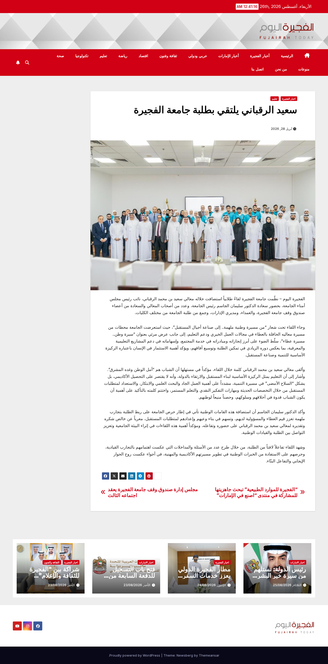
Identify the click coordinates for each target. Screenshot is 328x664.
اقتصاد (143, 56)
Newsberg (185, 655)
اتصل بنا (257, 69)
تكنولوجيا (81, 56)
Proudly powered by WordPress (135, 655)
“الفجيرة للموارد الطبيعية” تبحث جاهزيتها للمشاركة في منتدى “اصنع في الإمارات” (256, 492)
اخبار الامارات (297, 562)
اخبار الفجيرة (289, 98)
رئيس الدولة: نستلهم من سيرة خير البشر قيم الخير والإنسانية (280, 575)
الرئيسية (287, 56)
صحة (60, 56)
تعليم (103, 56)
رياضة (122, 56)
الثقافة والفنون (51, 562)
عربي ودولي (197, 56)
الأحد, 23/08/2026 (137, 585)
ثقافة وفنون (168, 56)
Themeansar (209, 655)
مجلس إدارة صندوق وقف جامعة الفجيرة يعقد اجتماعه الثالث (153, 492)
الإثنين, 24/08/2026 (211, 585)
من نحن (281, 69)
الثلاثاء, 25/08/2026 (287, 585)
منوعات (304, 69)
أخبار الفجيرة (260, 56)
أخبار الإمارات (228, 56)
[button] (27, 62)
